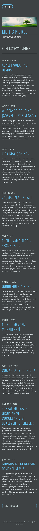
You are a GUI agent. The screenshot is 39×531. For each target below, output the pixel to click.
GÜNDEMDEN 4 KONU (17, 286)
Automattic (25, 522)
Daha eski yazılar (11, 506)
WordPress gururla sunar (10, 522)
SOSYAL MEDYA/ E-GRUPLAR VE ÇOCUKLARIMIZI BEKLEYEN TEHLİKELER (18, 415)
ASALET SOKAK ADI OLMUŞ (15, 67)
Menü (7, 7)
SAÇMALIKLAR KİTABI (17, 197)
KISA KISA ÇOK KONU (17, 153)
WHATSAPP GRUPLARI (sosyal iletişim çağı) (19, 113)
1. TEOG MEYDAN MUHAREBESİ (13, 327)
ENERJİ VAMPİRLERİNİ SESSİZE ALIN (17, 243)
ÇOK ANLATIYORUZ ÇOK (18, 370)
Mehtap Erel (15, 31)
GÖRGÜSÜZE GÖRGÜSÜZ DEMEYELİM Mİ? (19, 466)
